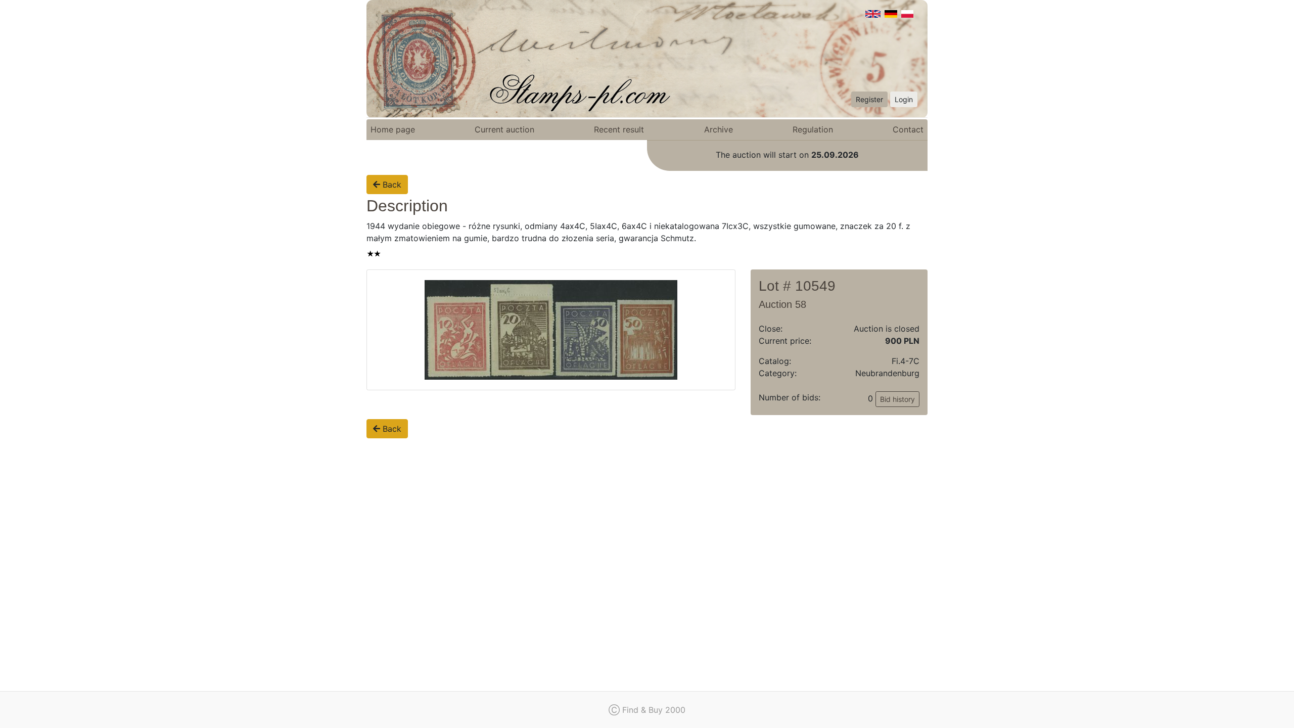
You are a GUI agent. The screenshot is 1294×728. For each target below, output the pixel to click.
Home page (393, 129)
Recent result (619, 129)
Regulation (813, 129)
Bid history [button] (897, 399)
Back (390, 184)
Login (904, 99)
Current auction (504, 129)
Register (869, 99)
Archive (718, 129)
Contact (908, 129)
